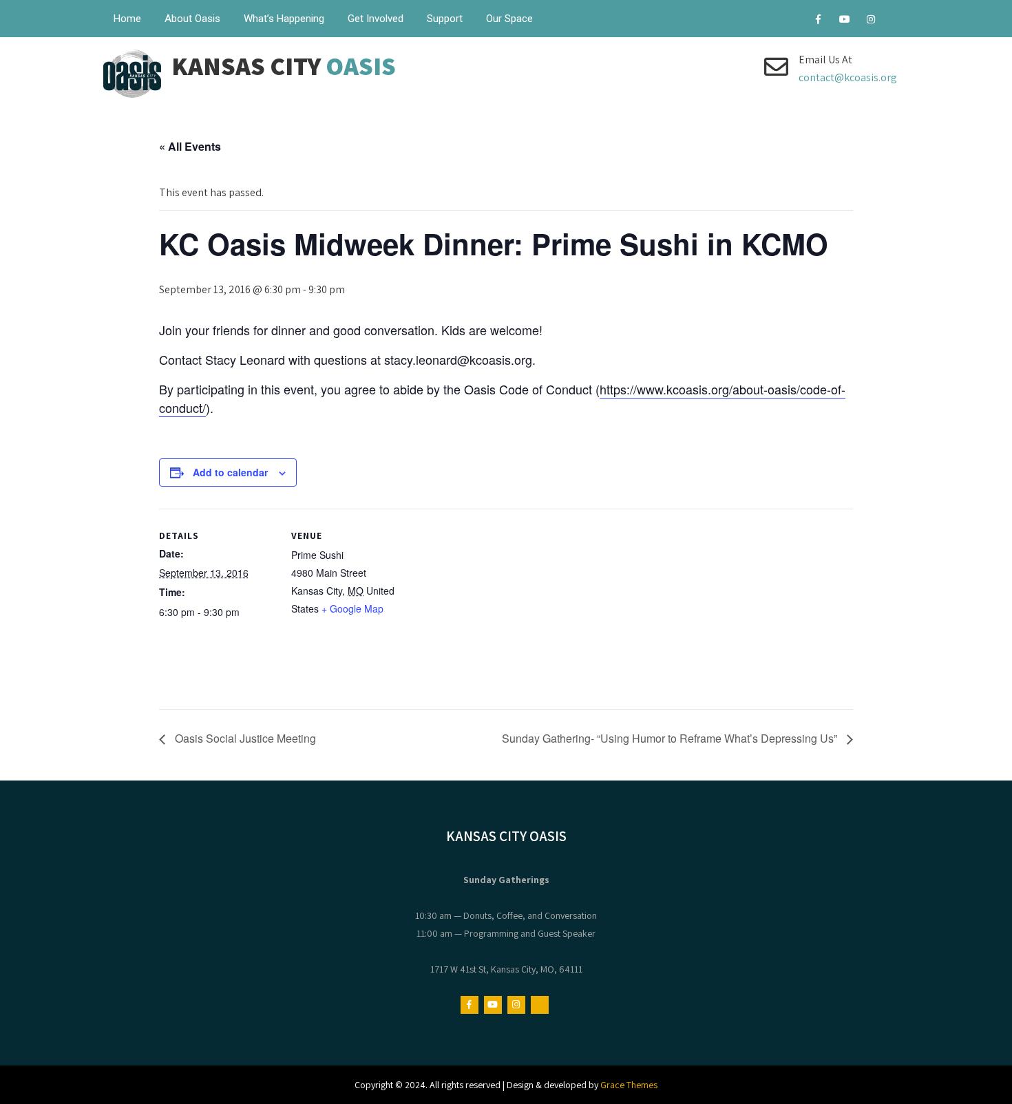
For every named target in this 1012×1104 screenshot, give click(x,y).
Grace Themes (628, 1085)
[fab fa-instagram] (870, 21)
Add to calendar (230, 472)
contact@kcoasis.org (848, 77)
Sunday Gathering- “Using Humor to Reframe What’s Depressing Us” (671, 738)
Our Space (509, 18)
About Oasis (192, 18)
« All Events (190, 146)
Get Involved (375, 18)
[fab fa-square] (897, 21)
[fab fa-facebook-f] (818, 21)
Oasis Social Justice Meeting (244, 738)
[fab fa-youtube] (844, 21)
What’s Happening (284, 18)
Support (445, 18)
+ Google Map (352, 608)
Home (127, 18)
